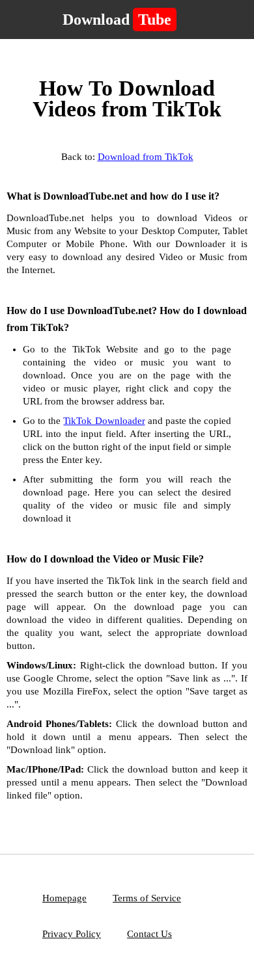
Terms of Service (147, 898)
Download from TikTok (145, 157)
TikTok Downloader (104, 421)
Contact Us (149, 934)
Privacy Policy (71, 934)
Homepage (64, 898)
